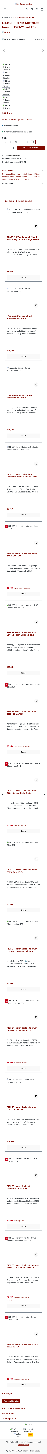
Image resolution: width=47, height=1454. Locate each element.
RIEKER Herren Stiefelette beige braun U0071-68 (22, 554)
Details (23, 277)
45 (28, 142)
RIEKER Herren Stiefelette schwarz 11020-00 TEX (23, 1345)
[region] (23, 73)
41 (5, 142)
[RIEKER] (23, 32)
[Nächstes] (43, 50)
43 (16, 142)
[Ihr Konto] (37, 9)
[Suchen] (26, 9)
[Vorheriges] (3, 50)
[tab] (23, 174)
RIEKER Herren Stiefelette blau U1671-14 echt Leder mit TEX (21, 633)
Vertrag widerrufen (11, 1401)
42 (11, 142)
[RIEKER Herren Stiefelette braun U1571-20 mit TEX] (23, 50)
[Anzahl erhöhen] (13, 148)
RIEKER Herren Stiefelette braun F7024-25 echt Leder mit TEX (22, 1029)
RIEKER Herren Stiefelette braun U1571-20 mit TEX (22, 1108)
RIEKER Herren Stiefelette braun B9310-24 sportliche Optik (22, 792)
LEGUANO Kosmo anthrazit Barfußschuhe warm (20, 317)
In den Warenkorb (30, 148)
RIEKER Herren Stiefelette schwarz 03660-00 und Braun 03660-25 (23, 1266)
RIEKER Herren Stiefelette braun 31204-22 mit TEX (22, 712)
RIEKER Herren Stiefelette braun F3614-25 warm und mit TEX (22, 950)
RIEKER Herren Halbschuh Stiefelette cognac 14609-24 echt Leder (22, 475)
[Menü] (4, 9)
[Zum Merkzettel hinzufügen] (36, 226)
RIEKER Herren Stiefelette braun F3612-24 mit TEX (22, 871)
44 (22, 142)
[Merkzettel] (31, 9)
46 (33, 142)
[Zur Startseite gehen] (23, 4)
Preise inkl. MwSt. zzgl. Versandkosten (17, 120)
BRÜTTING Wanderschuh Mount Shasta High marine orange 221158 (23, 238)
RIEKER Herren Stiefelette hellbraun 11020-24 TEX (19, 1187)
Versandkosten (23, 1445)
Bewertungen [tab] (7, 183)
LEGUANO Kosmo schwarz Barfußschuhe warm (19, 396)
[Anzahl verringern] (4, 148)
